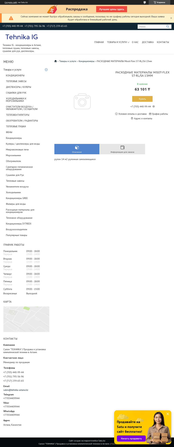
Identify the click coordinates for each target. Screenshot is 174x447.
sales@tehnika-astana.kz (15, 389)
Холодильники (13, 192)
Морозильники (13, 155)
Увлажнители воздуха (17, 186)
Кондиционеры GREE (17, 198)
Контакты (163, 42)
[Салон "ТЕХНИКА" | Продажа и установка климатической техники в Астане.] (22, 36)
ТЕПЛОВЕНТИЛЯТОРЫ (17, 114)
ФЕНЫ (9, 132)
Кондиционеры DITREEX (18, 223)
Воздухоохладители (16, 229)
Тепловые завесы (15, 180)
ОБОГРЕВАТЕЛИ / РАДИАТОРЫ (22, 120)
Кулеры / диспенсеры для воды (23, 143)
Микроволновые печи (17, 149)
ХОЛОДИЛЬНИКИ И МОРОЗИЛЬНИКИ (16, 99)
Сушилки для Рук (15, 175)
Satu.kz (101, 440)
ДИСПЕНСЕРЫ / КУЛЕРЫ (18, 87)
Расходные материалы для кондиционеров (20, 211)
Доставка (148, 42)
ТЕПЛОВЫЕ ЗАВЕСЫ (16, 81)
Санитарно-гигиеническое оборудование (19, 168)
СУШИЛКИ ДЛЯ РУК (16, 92)
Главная (99, 42)
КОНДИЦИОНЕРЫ (15, 75)
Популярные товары (16, 235)
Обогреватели (13, 161)
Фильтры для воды (16, 203)
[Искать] (167, 26)
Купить (142, 98)
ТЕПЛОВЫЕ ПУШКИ (16, 126)
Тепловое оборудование (19, 217)
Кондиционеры (14, 137)
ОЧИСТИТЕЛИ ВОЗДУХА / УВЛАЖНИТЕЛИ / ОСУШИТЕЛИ (22, 108)
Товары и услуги (117, 42)
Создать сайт (11, 2)
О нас (135, 42)
